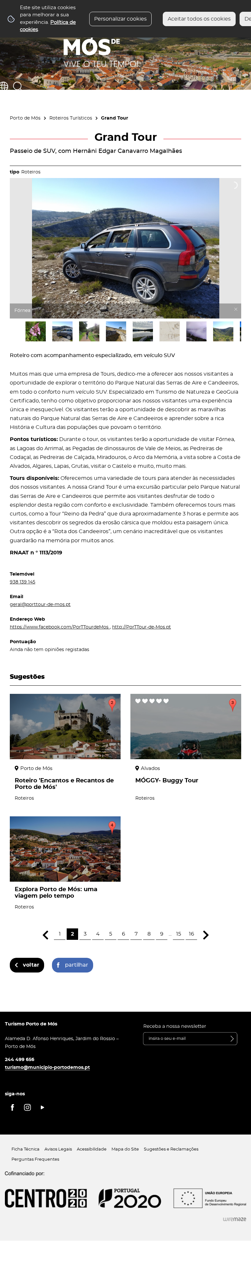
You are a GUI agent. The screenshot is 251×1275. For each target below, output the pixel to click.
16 (191, 934)
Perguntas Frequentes (35, 1159)
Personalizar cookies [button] (120, 19)
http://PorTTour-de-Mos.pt (141, 627)
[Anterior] (45, 935)
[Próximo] (205, 935)
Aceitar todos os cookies (199, 19)
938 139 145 (22, 582)
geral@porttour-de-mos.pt (40, 604)
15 (178, 934)
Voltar (31, 965)
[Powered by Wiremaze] (234, 1219)
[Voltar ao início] (101, 42)
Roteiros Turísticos (70, 118)
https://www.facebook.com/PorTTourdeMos (60, 627)
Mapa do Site (125, 1149)
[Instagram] (27, 1107)
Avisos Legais (58, 1149)
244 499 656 (19, 1059)
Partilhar (76, 965)
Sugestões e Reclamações (171, 1149)
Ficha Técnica (25, 1149)
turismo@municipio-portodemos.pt (47, 1067)
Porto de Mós (25, 118)
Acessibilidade (92, 1149)
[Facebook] (12, 1107)
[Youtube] (42, 1107)
